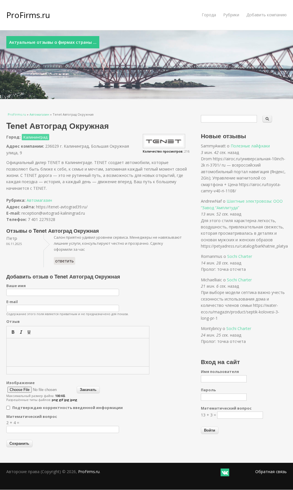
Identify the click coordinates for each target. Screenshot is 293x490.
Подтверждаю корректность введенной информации (67, 407)
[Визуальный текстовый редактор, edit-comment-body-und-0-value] (78, 352)
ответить (64, 261)
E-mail (12, 301)
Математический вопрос (31, 416)
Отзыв (13, 321)
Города (209, 14)
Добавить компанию (266, 14)
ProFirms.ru (28, 14)
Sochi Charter (239, 256)
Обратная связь (271, 471)
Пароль (208, 389)
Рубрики (231, 14)
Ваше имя (16, 285)
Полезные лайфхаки (250, 146)
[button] (13, 332)
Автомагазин (39, 114)
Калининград (35, 137)
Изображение (20, 382)
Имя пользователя (220, 371)
